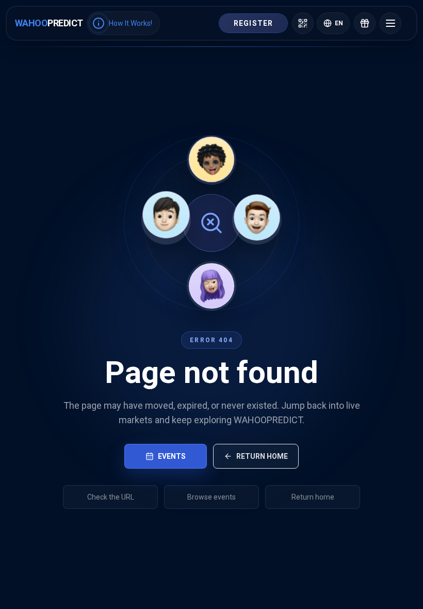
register (253, 23)
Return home (262, 456)
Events (172, 456)
